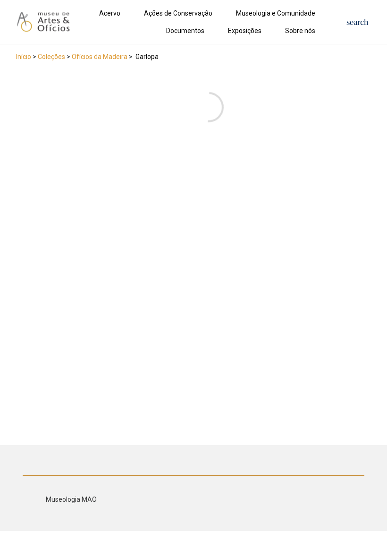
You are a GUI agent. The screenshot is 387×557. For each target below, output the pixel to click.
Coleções (51, 56)
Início (23, 56)
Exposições (244, 30)
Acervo (109, 13)
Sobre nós (300, 30)
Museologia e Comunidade (275, 13)
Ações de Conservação (178, 13)
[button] (357, 22)
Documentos (185, 30)
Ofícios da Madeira (99, 56)
